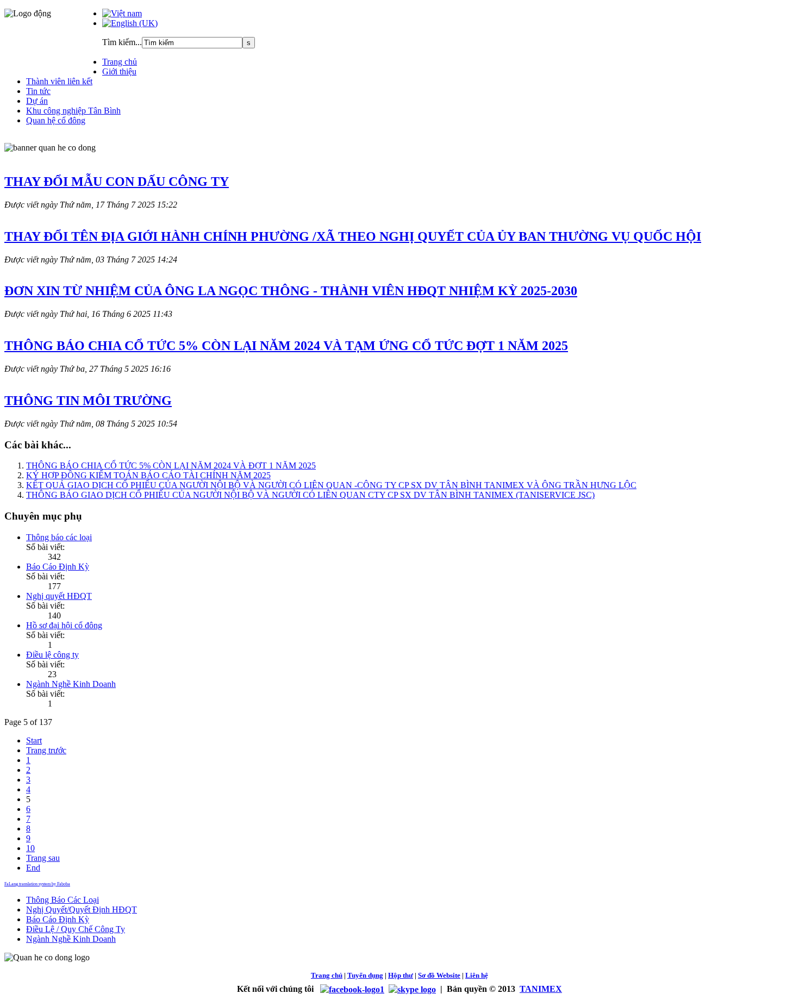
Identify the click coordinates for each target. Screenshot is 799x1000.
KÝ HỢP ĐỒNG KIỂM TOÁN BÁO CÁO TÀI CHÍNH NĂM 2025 (148, 475)
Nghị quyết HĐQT (59, 596)
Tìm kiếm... (122, 42)
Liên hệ (476, 975)
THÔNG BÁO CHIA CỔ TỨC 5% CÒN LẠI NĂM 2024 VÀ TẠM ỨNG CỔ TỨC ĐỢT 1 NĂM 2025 (286, 346)
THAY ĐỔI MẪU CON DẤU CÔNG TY (116, 181)
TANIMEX (541, 988)
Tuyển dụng (365, 975)
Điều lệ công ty (52, 654)
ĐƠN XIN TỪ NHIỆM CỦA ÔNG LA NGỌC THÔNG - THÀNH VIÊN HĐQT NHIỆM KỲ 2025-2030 (290, 291)
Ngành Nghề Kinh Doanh (71, 684)
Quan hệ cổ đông (55, 120)
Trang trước (46, 750)
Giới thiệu (119, 71)
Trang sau (43, 857)
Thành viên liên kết (59, 81)
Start (34, 740)
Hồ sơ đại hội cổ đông (64, 625)
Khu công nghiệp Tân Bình (73, 110)
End (33, 867)
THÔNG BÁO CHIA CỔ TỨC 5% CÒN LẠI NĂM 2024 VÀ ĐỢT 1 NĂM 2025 (171, 465)
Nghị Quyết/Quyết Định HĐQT (81, 909)
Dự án (37, 100)
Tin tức (38, 91)
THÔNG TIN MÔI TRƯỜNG (88, 400)
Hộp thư (400, 975)
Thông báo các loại (59, 537)
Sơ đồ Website (439, 975)
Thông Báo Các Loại (62, 899)
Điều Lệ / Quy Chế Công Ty (75, 929)
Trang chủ (119, 61)
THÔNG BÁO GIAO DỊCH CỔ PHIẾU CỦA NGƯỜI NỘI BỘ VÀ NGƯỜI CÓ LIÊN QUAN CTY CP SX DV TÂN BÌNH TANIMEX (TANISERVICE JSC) (310, 494)
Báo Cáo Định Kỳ (57, 566)
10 (30, 848)
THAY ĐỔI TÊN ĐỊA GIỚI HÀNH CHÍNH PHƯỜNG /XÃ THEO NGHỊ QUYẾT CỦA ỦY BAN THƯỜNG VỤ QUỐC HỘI (352, 236)
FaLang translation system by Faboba (37, 884)
